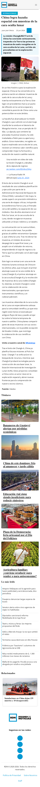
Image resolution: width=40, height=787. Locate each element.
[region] (20, 692)
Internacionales (9, 13)
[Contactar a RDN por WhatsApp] (20, 756)
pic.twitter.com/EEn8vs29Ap (18, 169)
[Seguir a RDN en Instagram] (20, 744)
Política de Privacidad (12, 775)
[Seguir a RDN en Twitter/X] (20, 750)
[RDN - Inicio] (10, 4)
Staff (20, 781)
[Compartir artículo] (29, 30)
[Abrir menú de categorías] (36, 4)
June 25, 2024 (23, 177)
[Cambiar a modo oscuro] (28, 5)
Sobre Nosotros (30, 775)
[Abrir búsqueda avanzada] (31, 4)
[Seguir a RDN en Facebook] (20, 738)
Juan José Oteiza (8, 30)
